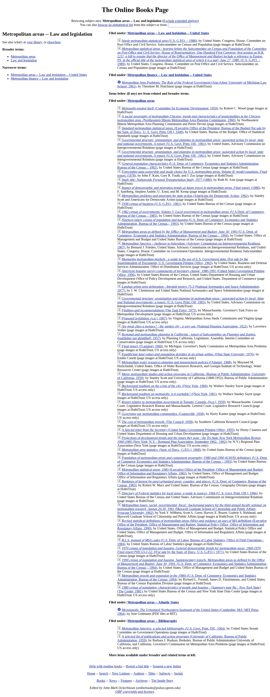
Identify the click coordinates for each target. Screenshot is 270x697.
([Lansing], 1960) (142, 346)
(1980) (167, 179)
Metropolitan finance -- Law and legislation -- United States (169, 75)
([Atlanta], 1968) (176, 362)
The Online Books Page (135, 9)
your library (34, 42)
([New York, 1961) (169, 394)
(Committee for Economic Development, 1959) (170, 108)
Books (101, 680)
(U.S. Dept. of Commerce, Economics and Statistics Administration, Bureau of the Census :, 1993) (192, 459)
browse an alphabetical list (115, 25)
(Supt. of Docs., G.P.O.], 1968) (161, 449)
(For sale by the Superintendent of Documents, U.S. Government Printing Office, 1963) (182, 261)
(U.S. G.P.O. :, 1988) (159, 40)
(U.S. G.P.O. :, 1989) (192, 56)
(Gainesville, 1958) (163, 414)
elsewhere (54, 42)
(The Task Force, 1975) (159, 310)
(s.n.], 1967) (144, 318)
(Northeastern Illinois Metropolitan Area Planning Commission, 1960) (188, 118)
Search (103, 673)
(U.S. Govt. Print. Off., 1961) (190, 142)
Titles (151, 673)
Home (91, 673)
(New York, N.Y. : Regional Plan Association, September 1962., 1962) (189, 439)
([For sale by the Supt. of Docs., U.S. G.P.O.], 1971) (189, 550)
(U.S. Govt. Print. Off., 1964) (173, 628)
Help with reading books (105, 666)
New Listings (121, 673)
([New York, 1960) (165, 386)
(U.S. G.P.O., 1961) (151, 204)
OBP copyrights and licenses (134, 691)
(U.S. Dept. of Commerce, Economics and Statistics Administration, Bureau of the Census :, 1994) (187, 233)
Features (126, 680)
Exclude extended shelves (180, 21)
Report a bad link (137, 666)
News (113, 680)
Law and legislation (24, 60)
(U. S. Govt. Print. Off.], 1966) (190, 493)
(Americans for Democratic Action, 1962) (185, 196)
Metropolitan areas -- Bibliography (152, 621)
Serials (178, 673)
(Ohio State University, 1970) (188, 354)
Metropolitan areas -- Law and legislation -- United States (49, 74)
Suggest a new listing (167, 666)
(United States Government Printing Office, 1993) (178, 430)
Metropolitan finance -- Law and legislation (39, 78)
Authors (139, 673)
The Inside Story (162, 680)
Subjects (164, 673)
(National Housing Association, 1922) (184, 326)
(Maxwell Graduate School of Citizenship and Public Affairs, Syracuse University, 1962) (191, 508)
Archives (141, 680)
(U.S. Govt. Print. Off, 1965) (190, 300)
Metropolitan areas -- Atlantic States (153, 602)
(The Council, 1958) (157, 422)
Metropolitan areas (23, 56)
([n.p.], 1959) (173, 402)
